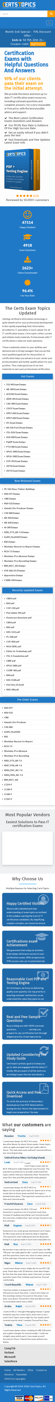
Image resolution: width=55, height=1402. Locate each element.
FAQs (30, 1370)
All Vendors (19, 1370)
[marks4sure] (44, 21)
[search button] (51, 13)
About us (8, 1374)
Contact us (41, 1370)
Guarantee (21, 1374)
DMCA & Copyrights (15, 1378)
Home (7, 1370)
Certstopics (22, 1029)
